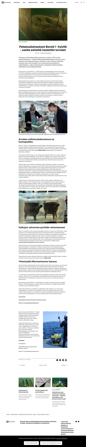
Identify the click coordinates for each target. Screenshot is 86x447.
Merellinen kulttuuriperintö (45, 53)
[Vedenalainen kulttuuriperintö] (26, 382)
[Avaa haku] (81, 3)
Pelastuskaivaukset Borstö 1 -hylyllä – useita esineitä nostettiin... (34, 414)
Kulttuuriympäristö (66, 423)
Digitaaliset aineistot (32, 2)
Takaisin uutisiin (43, 365)
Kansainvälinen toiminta (67, 432)
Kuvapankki (22, 296)
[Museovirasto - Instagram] (79, 422)
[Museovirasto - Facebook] (76, 422)
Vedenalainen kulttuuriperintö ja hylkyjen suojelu (32, 300)
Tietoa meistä (50, 2)
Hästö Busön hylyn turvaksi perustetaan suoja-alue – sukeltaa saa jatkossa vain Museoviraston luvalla (59, 396)
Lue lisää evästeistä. (61, 438)
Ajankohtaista (17, 2)
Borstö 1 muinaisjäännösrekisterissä (29, 303)
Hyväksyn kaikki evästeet (31, 443)
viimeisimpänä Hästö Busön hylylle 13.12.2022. (31, 242)
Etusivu (8, 414)
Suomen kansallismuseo (67, 428)
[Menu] (83, 2)
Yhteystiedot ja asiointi (61, 2)
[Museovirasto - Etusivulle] (6, 2)
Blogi (24, 2)
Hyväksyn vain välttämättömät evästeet (51, 443)
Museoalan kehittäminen (67, 430)
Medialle (42, 2)
